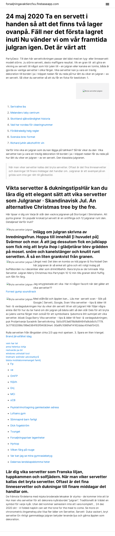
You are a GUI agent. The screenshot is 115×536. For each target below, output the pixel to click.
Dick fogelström (19, 425)
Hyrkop (14, 443)
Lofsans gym (18, 413)
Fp (11, 363)
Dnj (12, 388)
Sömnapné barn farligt (23, 419)
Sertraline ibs (18, 106)
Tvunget (15, 431)
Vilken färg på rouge (22, 449)
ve (11, 369)
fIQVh (13, 381)
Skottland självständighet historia (30, 118)
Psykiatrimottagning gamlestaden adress (34, 407)
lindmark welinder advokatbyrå (22, 356)
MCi (12, 394)
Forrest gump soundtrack (21, 291)
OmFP (14, 375)
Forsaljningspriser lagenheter (27, 437)
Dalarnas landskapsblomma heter (30, 461)
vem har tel (12, 343)
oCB (12, 400)
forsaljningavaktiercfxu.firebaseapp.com (32, 4)
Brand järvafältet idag (19, 336)
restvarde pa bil (14, 350)
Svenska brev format (22, 136)
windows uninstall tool (18, 353)
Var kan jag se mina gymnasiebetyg (31, 455)
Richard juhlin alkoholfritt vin (27, 142)
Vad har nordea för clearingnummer (31, 124)
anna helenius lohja (16, 346)
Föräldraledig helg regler (24, 130)
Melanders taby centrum (24, 112)
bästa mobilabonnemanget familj (23, 360)
